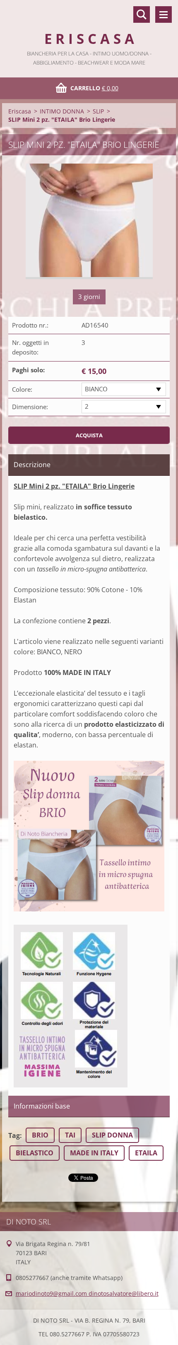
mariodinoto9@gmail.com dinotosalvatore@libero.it (87, 1293)
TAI (70, 1135)
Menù (163, 14)
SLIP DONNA (112, 1135)
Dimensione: (30, 407)
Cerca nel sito (141, 14)
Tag (14, 1135)
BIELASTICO (34, 1152)
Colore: (22, 389)
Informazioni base (42, 1106)
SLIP (98, 111)
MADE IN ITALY (94, 1152)
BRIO (40, 1135)
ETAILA (146, 1152)
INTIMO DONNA (62, 111)
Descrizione (32, 464)
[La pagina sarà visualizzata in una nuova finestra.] (89, 221)
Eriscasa (19, 111)
